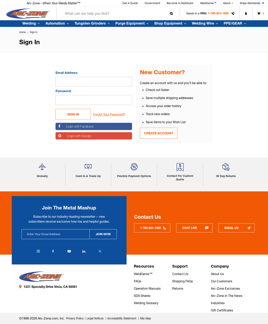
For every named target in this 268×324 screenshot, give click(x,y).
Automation (55, 23)
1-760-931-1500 (218, 13)
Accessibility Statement (122, 318)
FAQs (137, 281)
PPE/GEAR (233, 23)
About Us (217, 274)
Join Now (103, 234)
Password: (63, 91)
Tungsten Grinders (90, 23)
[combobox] (118, 13)
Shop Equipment (168, 23)
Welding (29, 23)
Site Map (145, 318)
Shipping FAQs (182, 281)
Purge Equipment (130, 23)
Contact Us (180, 274)
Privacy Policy (75, 318)
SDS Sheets (142, 296)
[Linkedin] (83, 251)
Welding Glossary (146, 303)
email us (231, 228)
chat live (189, 228)
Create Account (158, 133)
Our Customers (221, 281)
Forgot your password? (109, 114)
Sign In (33, 32)
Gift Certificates (222, 310)
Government (152, 3)
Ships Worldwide (250, 3)
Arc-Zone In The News (226, 296)
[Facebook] (53, 251)
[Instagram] (38, 251)
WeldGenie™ (208, 3)
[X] (100, 251)
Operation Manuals (147, 288)
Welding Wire (203, 23)
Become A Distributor (180, 3)
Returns (177, 288)
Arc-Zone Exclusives (225, 288)
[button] (42, 168)
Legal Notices (95, 318)
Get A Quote (130, 3)
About (226, 3)
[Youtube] (69, 251)
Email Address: (67, 73)
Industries (218, 303)
